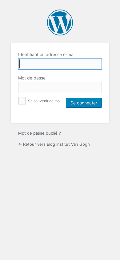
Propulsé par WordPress (60, 22)
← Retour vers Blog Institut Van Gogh (54, 144)
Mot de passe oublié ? (39, 133)
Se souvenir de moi (44, 101)
